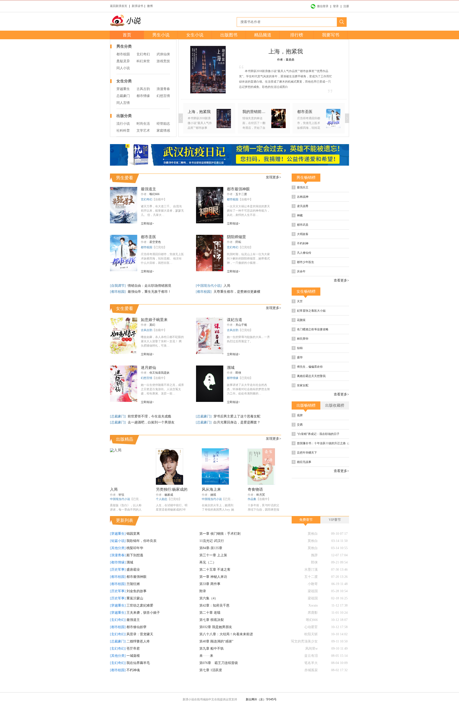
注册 (346, 6)
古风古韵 (143, 89)
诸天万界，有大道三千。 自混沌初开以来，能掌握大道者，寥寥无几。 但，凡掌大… (162, 211)
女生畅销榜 (306, 308)
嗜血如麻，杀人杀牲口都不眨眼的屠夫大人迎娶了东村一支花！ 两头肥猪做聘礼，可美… (162, 341)
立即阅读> (147, 223)
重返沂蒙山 (134, 609)
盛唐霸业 (133, 580)
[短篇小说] (118, 552)
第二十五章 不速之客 (214, 580)
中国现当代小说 (120, 499)
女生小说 (194, 35)
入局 (227, 285)
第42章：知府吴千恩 (214, 616)
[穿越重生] (118, 544)
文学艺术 (143, 130)
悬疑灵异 (123, 61)
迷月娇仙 (148, 368)
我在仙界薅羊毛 (138, 674)
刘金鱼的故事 (136, 602)
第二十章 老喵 (209, 623)
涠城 (231, 368)
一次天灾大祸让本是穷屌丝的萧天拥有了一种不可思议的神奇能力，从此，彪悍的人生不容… (248, 211)
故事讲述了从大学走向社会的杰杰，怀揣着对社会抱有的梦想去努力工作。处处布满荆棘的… (248, 389)
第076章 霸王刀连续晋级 (218, 674)
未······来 (206, 667)
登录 (336, 6)
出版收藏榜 (334, 438)
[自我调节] (118, 285)
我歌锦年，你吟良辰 (141, 552)
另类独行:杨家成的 (171, 489)
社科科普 (123, 130)
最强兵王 (316, 188)
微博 (150, 6)
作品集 (252, 499)
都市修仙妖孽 (136, 638)
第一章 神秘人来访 (213, 588)
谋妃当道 (234, 320)
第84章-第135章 (210, 559)
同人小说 (123, 68)
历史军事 (324, 198)
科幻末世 (143, 61)
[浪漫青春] (118, 566)
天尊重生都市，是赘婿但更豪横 (236, 291)
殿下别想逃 (134, 566)
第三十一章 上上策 (213, 566)
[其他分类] (118, 559)
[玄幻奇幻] (118, 631)
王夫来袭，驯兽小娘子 (143, 623)
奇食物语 (255, 489)
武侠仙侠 (163, 54)
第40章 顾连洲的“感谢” (216, 652)
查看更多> (341, 296)
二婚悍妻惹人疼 (138, 652)
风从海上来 (211, 489)
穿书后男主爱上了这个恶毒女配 (236, 416)
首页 (127, 35)
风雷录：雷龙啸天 (139, 645)
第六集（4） (208, 609)
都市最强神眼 (238, 189)
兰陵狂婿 (133, 595)
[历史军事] (118, 580)
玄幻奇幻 (143, 54)
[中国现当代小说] (209, 285)
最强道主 (148, 189)
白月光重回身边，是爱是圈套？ (236, 422)
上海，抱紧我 (285, 51)
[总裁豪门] (118, 416)
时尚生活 (143, 123)
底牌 (313, 448)
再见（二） (207, 573)
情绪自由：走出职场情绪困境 (149, 285)
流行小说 (123, 123)
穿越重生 (123, 89)
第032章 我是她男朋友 (215, 638)
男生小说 (160, 35)
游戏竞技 (163, 61)
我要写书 (330, 35)
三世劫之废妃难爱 (139, 616)
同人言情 (123, 103)
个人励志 (161, 499)
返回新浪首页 (118, 6)
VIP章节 (335, 531)
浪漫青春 (163, 89)
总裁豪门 (123, 96)
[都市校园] (118, 291)
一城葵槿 (133, 667)
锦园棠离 (133, 544)
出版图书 (228, 35)
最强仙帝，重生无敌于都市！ (149, 291)
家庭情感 (163, 130)
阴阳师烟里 (236, 237)
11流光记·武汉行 (211, 552)
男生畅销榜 (306, 177)
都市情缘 (143, 96)
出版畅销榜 (306, 438)
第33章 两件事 (209, 595)
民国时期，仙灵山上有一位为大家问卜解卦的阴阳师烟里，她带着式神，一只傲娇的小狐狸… (248, 258)
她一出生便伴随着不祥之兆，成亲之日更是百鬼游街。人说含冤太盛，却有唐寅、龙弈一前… (162, 389)
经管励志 (163, 123)
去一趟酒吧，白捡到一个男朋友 (151, 422)
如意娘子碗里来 (154, 320)
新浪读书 (137, 6)
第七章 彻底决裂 (211, 631)
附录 (202, 602)
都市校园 (123, 54)
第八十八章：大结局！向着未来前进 (226, 645)
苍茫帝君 (133, 659)
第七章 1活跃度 (210, 681)
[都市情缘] (118, 573)
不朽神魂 (133, 681)
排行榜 (296, 35)
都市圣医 (148, 237)
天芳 (313, 318)
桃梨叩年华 (134, 559)
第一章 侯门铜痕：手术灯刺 (219, 544)
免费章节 (306, 531)
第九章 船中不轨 (211, 659)
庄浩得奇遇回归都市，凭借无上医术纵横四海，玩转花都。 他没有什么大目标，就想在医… (162, 258)
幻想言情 (163, 96)
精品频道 (262, 35)
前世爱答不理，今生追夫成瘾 (149, 416)
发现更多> (273, 177)
